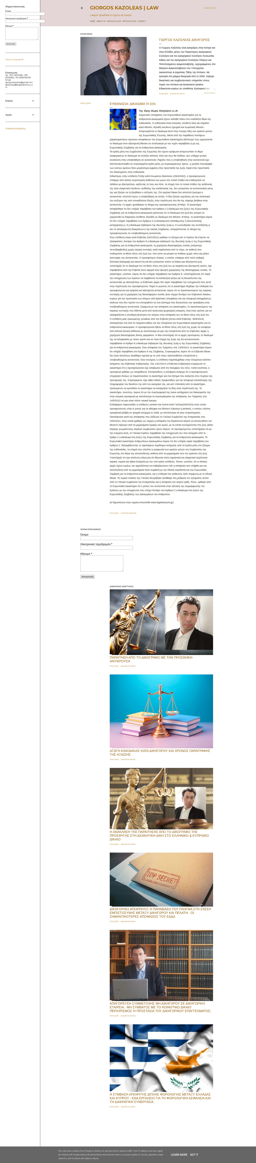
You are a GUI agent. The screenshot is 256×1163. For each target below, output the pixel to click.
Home (92, 21)
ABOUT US (101, 21)
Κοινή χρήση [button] (163, 94)
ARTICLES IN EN (129, 21)
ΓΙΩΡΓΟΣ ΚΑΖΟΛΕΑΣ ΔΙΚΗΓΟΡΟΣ (184, 40)
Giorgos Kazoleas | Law (124, 8)
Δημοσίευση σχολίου (177, 94)
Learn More (179, 1154)
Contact (142, 21)
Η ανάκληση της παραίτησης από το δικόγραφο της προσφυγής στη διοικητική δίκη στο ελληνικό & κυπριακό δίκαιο (159, 835)
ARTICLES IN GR (114, 21)
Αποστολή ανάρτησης (128, 513)
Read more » (210, 93)
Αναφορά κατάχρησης (15, 128)
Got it (194, 1154)
